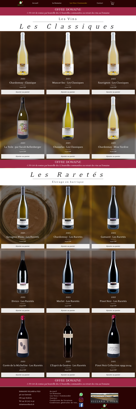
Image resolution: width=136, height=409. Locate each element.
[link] (113, 3)
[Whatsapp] (81, 394)
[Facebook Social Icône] (81, 405)
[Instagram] (81, 400)
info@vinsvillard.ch (26, 404)
